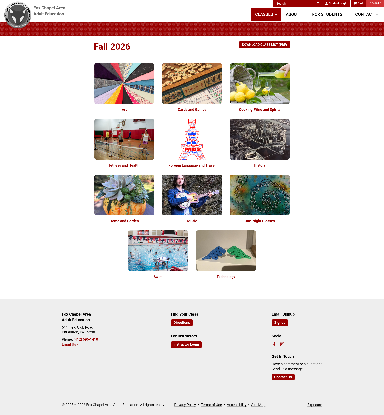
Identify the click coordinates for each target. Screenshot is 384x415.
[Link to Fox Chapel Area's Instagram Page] (282, 344)
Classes (264, 14)
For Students (327, 14)
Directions (181, 323)
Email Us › (70, 344)
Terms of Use (211, 405)
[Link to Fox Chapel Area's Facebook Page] (274, 344)
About (292, 14)
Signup (279, 323)
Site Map (258, 405)
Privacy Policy (185, 405)
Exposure (314, 405)
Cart (360, 3)
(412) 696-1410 (86, 339)
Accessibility (237, 405)
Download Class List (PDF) (264, 45)
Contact (364, 14)
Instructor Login (186, 344)
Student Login (338, 3)
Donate (375, 3)
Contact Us (283, 377)
